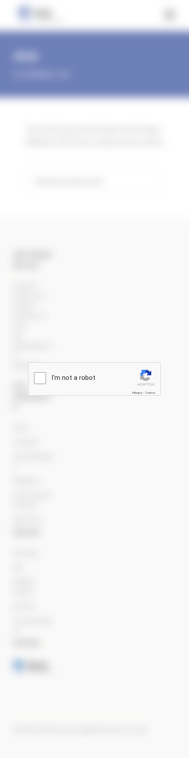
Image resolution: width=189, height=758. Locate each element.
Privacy (137, 393)
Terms (150, 393)
